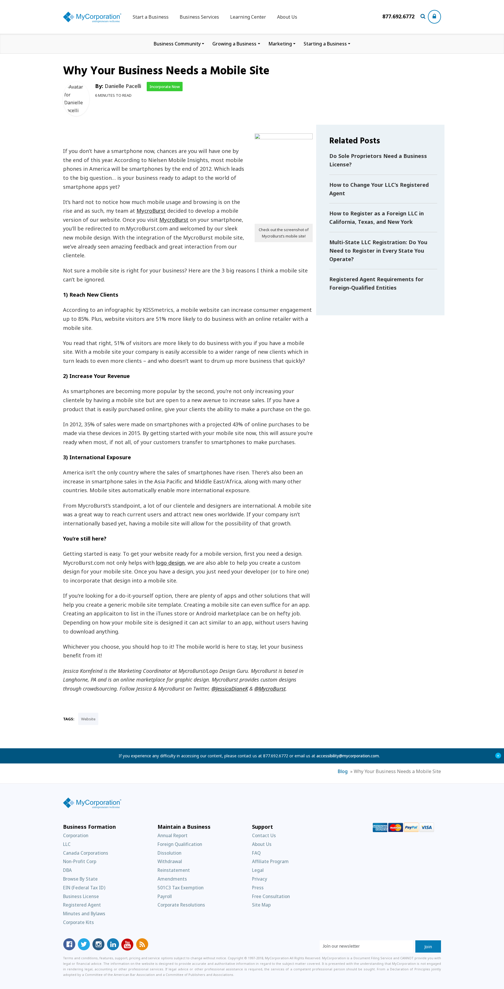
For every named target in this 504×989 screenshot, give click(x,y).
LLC (67, 844)
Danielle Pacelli (123, 85)
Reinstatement (174, 870)
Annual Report (173, 835)
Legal (258, 870)
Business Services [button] (199, 17)
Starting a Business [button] (325, 44)
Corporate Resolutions (181, 905)
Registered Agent (82, 905)
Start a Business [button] (151, 17)
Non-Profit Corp (79, 861)
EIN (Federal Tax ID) (84, 888)
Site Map (261, 905)
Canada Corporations (85, 853)
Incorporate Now (165, 86)
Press (258, 888)
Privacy (259, 879)
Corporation (75, 835)
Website (88, 718)
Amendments (172, 879)
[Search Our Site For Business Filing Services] (424, 16)
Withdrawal (170, 861)
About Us (287, 17)
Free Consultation (271, 896)
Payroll (165, 896)
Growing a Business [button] (234, 44)
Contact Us (264, 835)
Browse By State (80, 879)
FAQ (256, 853)
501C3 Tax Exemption (181, 888)
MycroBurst (151, 210)
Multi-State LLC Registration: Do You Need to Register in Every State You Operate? (378, 251)
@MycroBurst (270, 688)
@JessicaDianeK (229, 688)
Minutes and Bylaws (84, 913)
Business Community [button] (177, 44)
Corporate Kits (78, 922)
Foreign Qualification (180, 844)
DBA (67, 870)
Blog (343, 771)
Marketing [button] (280, 44)
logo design (170, 562)
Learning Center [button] (248, 17)
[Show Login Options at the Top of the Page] (434, 17)
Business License (81, 896)
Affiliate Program (270, 861)
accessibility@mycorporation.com (347, 756)
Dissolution (169, 853)
